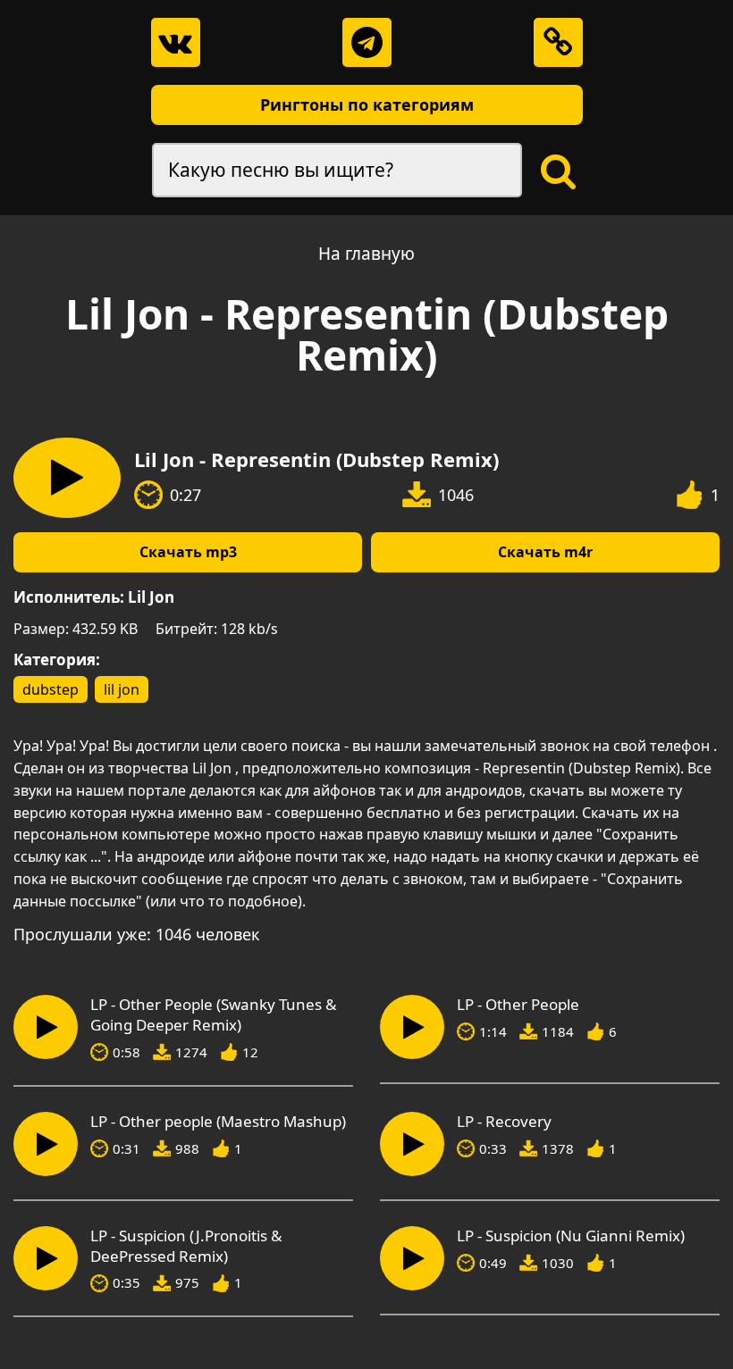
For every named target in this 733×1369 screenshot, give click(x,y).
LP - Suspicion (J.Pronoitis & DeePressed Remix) (186, 1246)
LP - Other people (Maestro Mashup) (218, 1121)
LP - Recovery (504, 1121)
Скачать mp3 (188, 552)
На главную (366, 253)
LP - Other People (518, 1004)
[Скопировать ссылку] (558, 42)
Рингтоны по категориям (367, 104)
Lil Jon (151, 597)
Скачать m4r (545, 552)
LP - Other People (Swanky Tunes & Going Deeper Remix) (213, 1015)
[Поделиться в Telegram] (367, 42)
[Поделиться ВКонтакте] (175, 42)
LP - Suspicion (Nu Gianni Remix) (571, 1236)
